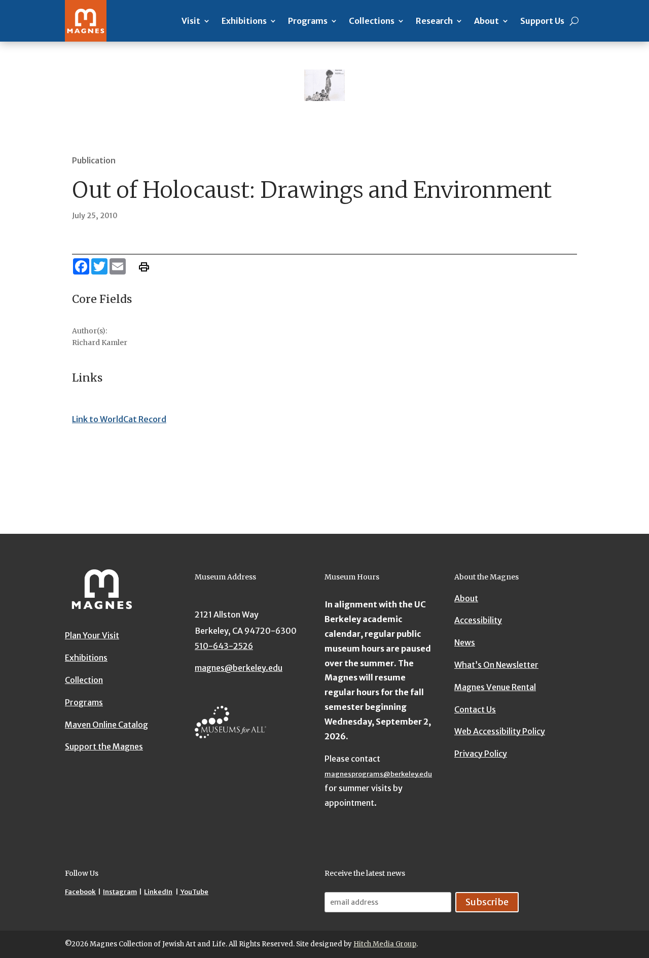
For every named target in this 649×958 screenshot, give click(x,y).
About (486, 21)
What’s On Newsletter (496, 665)
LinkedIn (158, 891)
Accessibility (478, 620)
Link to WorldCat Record (119, 419)
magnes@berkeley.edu (238, 668)
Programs (308, 21)
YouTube (193, 891)
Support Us (542, 21)
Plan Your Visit (92, 635)
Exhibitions (244, 21)
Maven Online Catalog (106, 725)
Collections (371, 21)
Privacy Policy (480, 753)
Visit (191, 21)
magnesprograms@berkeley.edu (378, 774)
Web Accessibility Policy (499, 731)
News (464, 642)
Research (434, 21)
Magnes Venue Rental (495, 687)
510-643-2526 (224, 646)
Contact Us (475, 709)
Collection (84, 680)
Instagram (120, 891)
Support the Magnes (104, 746)
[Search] (574, 21)
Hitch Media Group (384, 944)
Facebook (80, 891)
